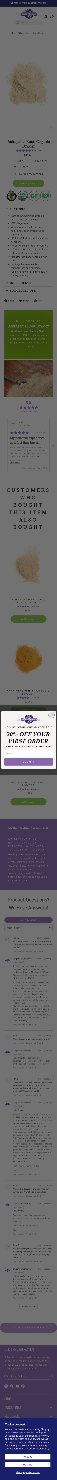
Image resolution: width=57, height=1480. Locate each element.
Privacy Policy (41, 1448)
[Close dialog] (51, 715)
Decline (27, 1464)
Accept (28, 1456)
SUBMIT (28, 762)
